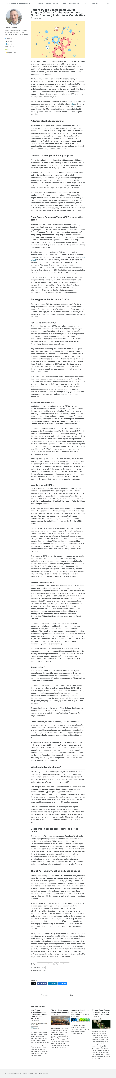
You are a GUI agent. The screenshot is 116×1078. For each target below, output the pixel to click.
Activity (85, 3)
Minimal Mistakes (43, 1073)
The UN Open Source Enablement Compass (60, 1011)
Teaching (95, 3)
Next (71, 995)
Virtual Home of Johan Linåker (17, 3)
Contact (106, 3)
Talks (64, 3)
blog (43, 967)
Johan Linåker (11, 27)
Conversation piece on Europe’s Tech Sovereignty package (80, 1012)
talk (72, 104)
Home (40, 3)
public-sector (65, 964)
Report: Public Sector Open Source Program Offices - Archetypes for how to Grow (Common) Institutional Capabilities (58, 12)
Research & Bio (52, 3)
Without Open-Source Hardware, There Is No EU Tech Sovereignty (101, 1012)
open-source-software (45, 964)
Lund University (23, 34)
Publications (74, 3)
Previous (44, 995)
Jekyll (35, 1073)
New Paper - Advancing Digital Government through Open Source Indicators (39, 1014)
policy (56, 964)
